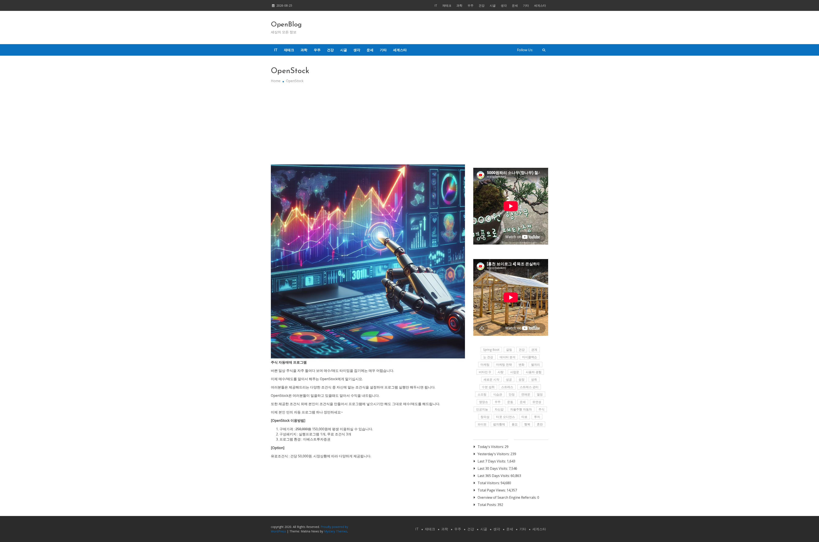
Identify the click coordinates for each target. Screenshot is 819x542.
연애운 (525, 394)
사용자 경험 (534, 372)
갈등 (509, 350)
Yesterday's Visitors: (494, 454)
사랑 (501, 372)
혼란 (540, 424)
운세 (515, 5)
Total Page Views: (492, 490)
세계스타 (540, 5)
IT (435, 5)
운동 (510, 402)
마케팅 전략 (504, 364)
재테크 (446, 5)
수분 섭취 (488, 387)
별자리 (535, 364)
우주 (470, 5)
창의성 (485, 417)
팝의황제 (499, 424)
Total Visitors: (489, 483)
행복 (527, 424)
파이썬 (482, 424)
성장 (521, 379)
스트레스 (507, 387)
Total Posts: (487, 504)
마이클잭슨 (529, 357)
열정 (540, 394)
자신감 (499, 409)
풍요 (515, 424)
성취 (534, 379)
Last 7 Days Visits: (492, 461)
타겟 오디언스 (505, 417)
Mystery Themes (335, 531)
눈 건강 (488, 357)
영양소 (483, 402)
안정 (512, 394)
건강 (482, 5)
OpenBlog (286, 24)
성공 (509, 379)
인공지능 (482, 409)
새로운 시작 (491, 379)
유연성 (536, 402)
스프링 (482, 394)
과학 (459, 5)
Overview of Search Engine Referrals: (507, 497)
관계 (534, 350)
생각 (504, 5)
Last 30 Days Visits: (493, 468)
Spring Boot (491, 350)
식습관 (497, 394)
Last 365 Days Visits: (494, 475)
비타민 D (485, 372)
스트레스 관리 (529, 387)
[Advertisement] (409, 126)
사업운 (514, 372)
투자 (537, 417)
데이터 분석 (508, 357)
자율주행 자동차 (521, 409)
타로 (524, 417)
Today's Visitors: (491, 446)
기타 (526, 5)
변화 (521, 364)
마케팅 (485, 364)
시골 (493, 5)
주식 (542, 409)
